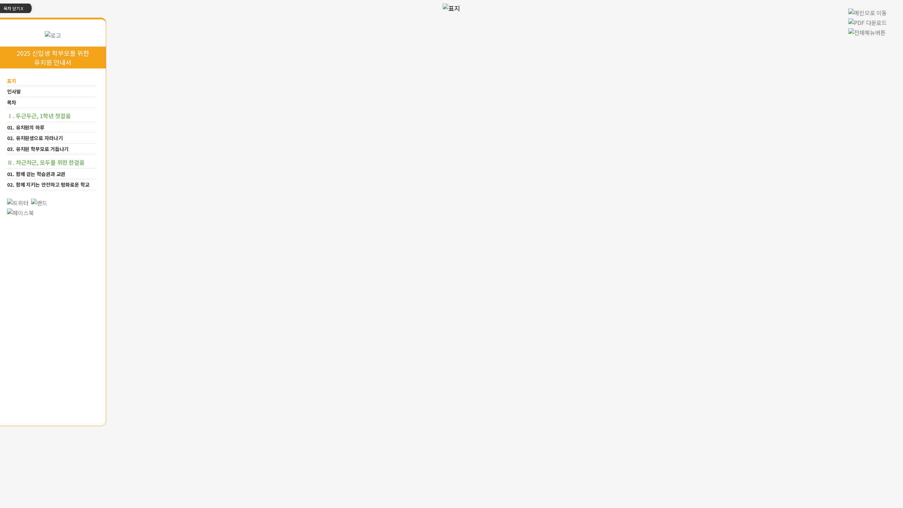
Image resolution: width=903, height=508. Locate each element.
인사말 (14, 91)
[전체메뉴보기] (866, 31)
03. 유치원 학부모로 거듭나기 (37, 148)
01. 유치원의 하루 (25, 127)
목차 (11, 102)
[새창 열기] (18, 202)
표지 (11, 80)
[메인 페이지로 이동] (867, 11)
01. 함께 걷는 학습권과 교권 (36, 173)
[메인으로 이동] (53, 34)
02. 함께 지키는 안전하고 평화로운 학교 (48, 184)
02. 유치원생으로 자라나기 (35, 137)
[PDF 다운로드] (869, 21)
